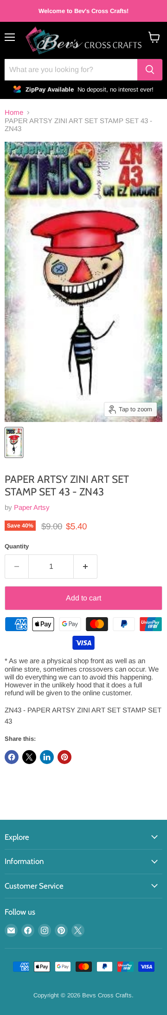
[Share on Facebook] (12, 757)
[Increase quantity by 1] (85, 566)
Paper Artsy (32, 507)
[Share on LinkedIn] (47, 757)
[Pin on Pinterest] (64, 757)
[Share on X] (29, 757)
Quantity (17, 546)
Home (14, 112)
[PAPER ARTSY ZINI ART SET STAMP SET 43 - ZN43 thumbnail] (14, 442)
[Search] (149, 69)
